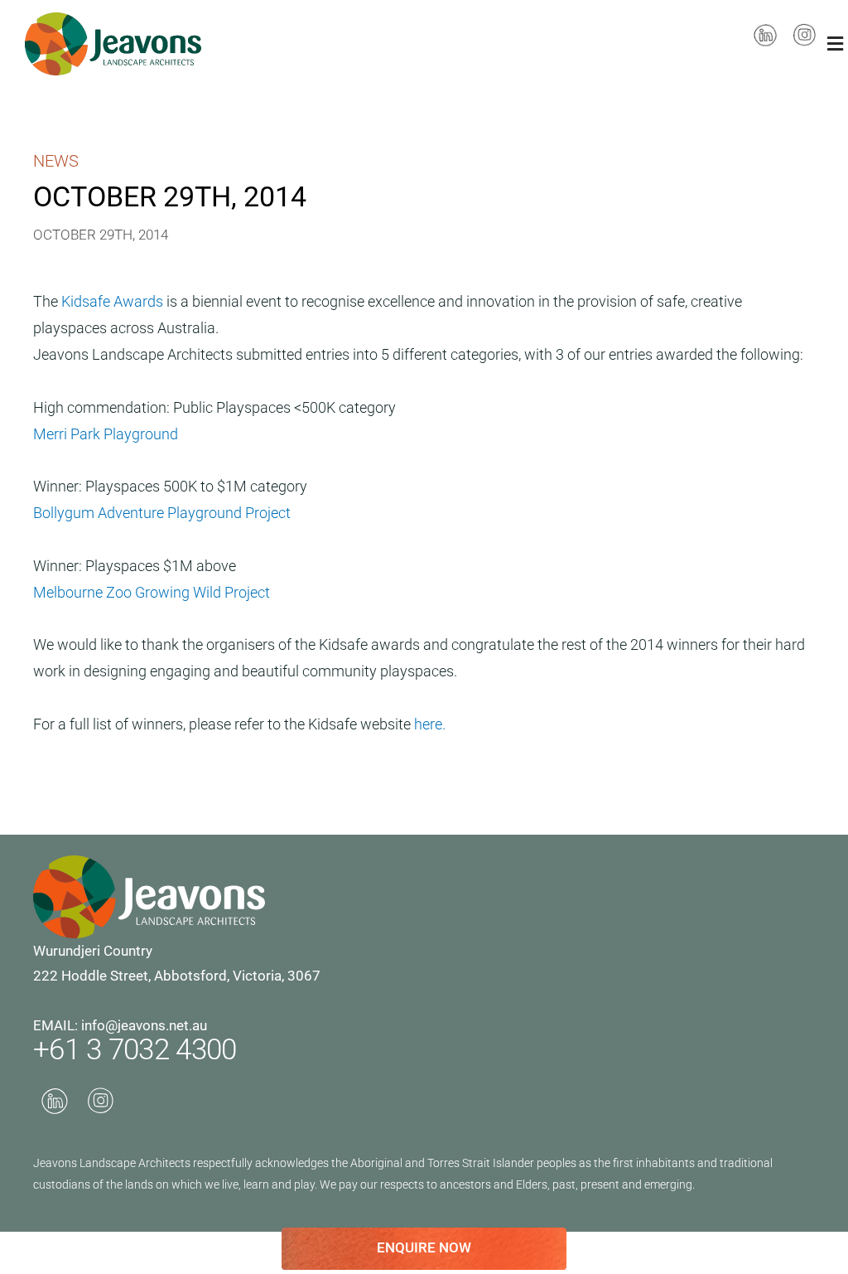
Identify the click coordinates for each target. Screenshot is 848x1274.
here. (430, 724)
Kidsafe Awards (113, 301)
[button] (835, 43)
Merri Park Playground (105, 434)
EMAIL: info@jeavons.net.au (120, 1025)
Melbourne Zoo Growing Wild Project (151, 592)
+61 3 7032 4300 (135, 1050)
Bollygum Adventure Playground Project (162, 512)
